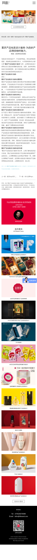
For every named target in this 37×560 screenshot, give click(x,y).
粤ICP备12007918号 (18, 540)
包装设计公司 (33, 166)
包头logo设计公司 (19, 36)
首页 (8, 36)
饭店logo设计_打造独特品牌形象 (17, 176)
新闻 (12, 36)
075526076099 (20, 514)
